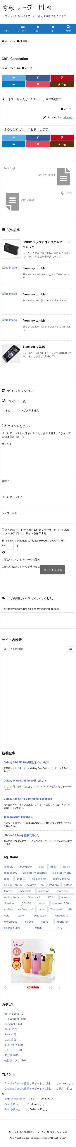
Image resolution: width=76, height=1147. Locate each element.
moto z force (12, 897)
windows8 (40, 915)
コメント (7, 443)
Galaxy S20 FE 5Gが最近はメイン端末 (26, 762)
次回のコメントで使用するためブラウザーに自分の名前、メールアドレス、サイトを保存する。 (38, 531)
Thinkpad (56, 909)
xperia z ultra (12, 927)
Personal (13, 1024)
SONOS (26, 903)
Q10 (50, 897)
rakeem (67, 117)
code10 (20, 878)
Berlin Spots (14, 1013)
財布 (59, 927)
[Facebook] (38, 78)
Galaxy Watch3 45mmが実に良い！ (25, 780)
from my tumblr (34, 268)
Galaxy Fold (39, 878)
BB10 (53, 866)
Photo (10, 1029)
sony (42, 903)
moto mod (63, 891)
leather (67, 884)
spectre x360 (60, 903)
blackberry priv (62, 872)
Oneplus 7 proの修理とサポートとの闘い (28, 1083)
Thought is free (58, 1138)
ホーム (8, 41)
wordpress (10, 921)
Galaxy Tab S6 (13, 884)
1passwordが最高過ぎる (18, 816)
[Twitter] (14, 78)
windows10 (61, 915)
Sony (10, 1034)
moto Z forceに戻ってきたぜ (21, 1098)
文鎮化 (38, 927)
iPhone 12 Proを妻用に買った (21, 835)
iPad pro (54, 884)
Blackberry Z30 (34, 346)
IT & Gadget (15, 1018)
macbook (25, 891)
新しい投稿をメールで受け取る (22, 566)
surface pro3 (26, 909)
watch (21, 915)
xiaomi (29, 921)
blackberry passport (35, 872)
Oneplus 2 (34, 897)
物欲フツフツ (15, 1060)
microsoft (44, 891)
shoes (64, 897)
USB (69, 909)
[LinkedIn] (13, 84)
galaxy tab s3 (61, 878)
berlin (66, 866)
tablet (41, 909)
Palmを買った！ (13, 1104)
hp (42, 884)
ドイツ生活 (13, 1044)
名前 (5, 481)
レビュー (13, 1049)
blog (7, 878)
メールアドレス (12, 497)
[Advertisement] (38, 692)
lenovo (8, 891)
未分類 (23, 41)
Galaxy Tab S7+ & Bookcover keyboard (28, 798)
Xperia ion (62, 921)
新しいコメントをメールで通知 (22, 559)
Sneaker (9, 903)
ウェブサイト (9, 513)
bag (41, 866)
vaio (6, 915)
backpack (26, 866)
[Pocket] (38, 84)
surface (8, 909)
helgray (31, 884)
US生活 (10, 1039)
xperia (45, 921)
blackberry (10, 872)
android (8, 866)
